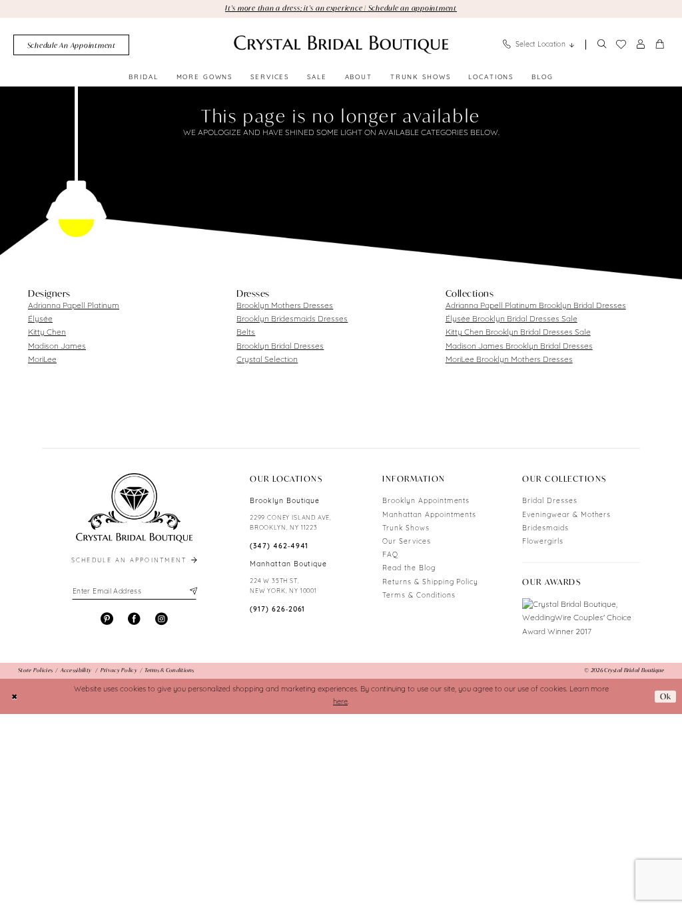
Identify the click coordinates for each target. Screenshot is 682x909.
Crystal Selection (267, 360)
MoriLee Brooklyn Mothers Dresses (509, 360)
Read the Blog (408, 568)
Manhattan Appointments (429, 515)
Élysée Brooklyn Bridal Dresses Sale (511, 319)
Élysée (40, 319)
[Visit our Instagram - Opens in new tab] (161, 619)
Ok (665, 696)
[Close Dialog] (14, 696)
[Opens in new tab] (581, 618)
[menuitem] (71, 45)
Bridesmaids (545, 528)
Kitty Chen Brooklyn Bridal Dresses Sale (518, 333)
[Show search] (601, 45)
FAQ (390, 555)
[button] (640, 45)
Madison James (57, 347)
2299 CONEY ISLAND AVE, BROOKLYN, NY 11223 (291, 523)
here (340, 702)
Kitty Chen (47, 333)
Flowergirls (542, 542)
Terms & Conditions (418, 596)
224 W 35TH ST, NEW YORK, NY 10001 (283, 586)
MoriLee (42, 360)
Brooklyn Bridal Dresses (280, 347)
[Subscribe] (192, 592)
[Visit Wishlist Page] (621, 45)
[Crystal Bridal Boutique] (341, 44)
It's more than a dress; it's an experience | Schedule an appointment (341, 8)
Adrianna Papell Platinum (73, 306)
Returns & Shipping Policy (430, 582)
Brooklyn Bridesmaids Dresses (292, 319)
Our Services (406, 542)
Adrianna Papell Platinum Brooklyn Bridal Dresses (536, 306)
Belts (245, 333)
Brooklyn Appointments (426, 501)
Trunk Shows (406, 528)
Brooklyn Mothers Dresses (284, 306)
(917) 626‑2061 (277, 610)
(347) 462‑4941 (279, 546)
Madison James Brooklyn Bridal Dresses (519, 347)
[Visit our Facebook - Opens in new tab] (134, 619)
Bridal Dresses (549, 501)
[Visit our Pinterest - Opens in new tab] (107, 619)
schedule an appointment (130, 561)
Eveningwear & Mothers (566, 515)
